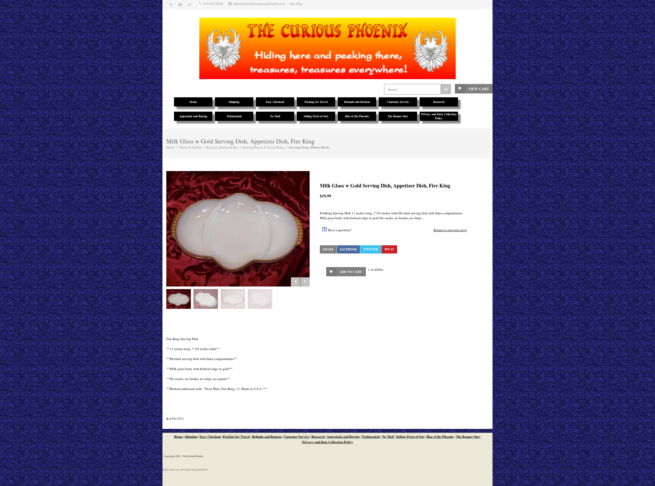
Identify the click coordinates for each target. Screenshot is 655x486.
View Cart (478, 88)
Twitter (370, 249)
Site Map (296, 3)
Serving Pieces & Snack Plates (263, 147)
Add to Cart (351, 271)
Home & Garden (190, 147)
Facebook (348, 249)
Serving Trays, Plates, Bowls (309, 147)
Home (170, 147)
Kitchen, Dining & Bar (222, 147)
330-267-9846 (213, 3)
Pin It (389, 249)
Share (328, 249)
